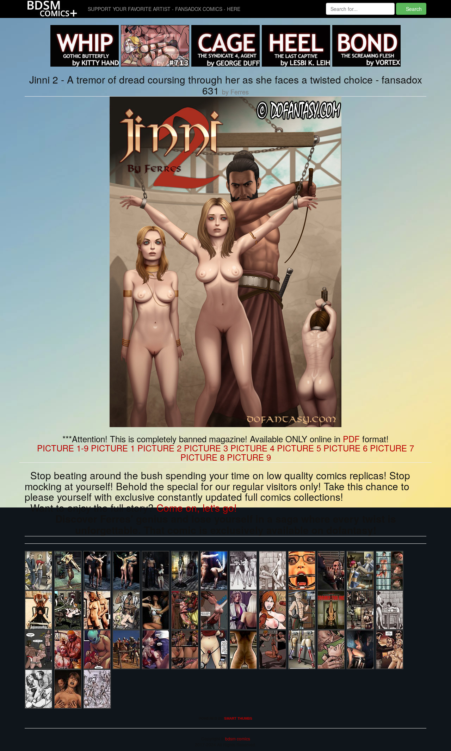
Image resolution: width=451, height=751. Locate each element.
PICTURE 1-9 (62, 448)
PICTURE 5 (299, 448)
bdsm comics (237, 738)
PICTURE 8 (202, 457)
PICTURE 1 (113, 448)
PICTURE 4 (252, 448)
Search (413, 8)
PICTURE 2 (159, 448)
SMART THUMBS (238, 718)
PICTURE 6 (345, 448)
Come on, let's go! (196, 507)
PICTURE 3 (206, 448)
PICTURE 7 (392, 448)
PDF (351, 438)
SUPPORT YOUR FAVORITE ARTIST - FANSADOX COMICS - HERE (164, 8)
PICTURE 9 (249, 457)
